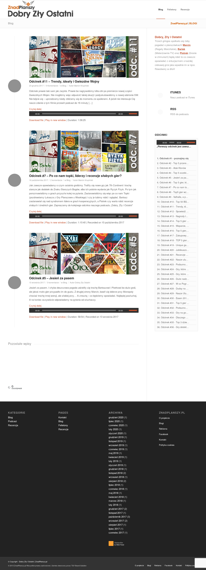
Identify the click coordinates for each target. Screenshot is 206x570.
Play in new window (55, 120)
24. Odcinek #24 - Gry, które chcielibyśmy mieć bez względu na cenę (173, 269)
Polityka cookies (166, 444)
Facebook (163, 434)
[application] (84, 113)
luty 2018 (113, 504)
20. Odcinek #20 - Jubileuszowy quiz (173, 249)
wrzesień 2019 (116, 445)
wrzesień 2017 (116, 520)
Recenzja (13, 425)
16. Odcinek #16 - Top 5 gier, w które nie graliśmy (173, 230)
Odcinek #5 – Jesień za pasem (51, 278)
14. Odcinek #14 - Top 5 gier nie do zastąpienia (173, 221)
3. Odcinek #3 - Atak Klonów (171, 168)
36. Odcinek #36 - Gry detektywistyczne (173, 327)
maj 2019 (113, 453)
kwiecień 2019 (116, 457)
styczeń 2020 (116, 433)
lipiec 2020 (114, 421)
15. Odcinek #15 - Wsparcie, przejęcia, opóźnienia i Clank (173, 225)
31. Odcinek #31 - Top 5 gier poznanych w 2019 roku (173, 303)
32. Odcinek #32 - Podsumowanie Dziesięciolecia (173, 307)
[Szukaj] (195, 9)
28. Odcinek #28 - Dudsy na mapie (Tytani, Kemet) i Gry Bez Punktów (173, 288)
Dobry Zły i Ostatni (26, 561)
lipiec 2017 (114, 528)
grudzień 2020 (116, 417)
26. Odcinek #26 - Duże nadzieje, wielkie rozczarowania (173, 278)
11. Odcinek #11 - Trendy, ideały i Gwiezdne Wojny (173, 206)
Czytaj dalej (35, 109)
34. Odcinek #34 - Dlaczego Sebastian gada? (173, 317)
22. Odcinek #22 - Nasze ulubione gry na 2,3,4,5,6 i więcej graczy (173, 259)
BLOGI (193, 23)
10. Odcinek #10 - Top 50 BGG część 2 (173, 201)
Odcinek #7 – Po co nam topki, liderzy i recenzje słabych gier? (75, 175)
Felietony (63, 425)
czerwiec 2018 (116, 488)
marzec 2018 (115, 500)
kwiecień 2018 (116, 496)
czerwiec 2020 (116, 425)
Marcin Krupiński (81, 85)
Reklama (163, 428)
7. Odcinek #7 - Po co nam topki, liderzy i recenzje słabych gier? (173, 187)
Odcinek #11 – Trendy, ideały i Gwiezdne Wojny (64, 81)
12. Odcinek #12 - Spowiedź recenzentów (173, 211)
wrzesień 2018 (116, 477)
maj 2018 (113, 492)
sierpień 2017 (116, 524)
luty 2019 (113, 461)
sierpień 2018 (116, 481)
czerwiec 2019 (116, 449)
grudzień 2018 (116, 469)
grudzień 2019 (116, 437)
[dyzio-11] (84, 57)
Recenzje (63, 429)
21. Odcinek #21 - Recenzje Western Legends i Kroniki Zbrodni (173, 254)
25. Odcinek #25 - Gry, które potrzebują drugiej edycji (173, 274)
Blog (10, 23)
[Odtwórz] (31, 113)
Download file (36, 120)
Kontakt (62, 417)
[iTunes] (160, 95)
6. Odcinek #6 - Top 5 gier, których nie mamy (173, 182)
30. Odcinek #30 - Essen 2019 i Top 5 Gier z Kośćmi (173, 298)
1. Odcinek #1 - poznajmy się (173, 158)
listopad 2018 (115, 473)
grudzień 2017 (116, 508)
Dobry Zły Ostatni (82, 282)
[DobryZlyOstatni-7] (84, 151)
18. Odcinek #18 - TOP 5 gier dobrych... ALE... (173, 240)
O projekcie (164, 417)
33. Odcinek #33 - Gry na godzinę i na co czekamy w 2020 (173, 312)
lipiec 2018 (114, 484)
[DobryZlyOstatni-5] (84, 253)
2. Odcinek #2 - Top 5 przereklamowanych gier (173, 163)
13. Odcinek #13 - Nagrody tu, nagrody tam (173, 216)
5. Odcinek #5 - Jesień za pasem (173, 177)
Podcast (12, 421)
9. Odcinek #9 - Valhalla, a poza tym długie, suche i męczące (173, 196)
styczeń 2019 (116, 465)
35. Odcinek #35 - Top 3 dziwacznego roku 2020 (173, 322)
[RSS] (160, 112)
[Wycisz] (126, 113)
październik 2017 (117, 516)
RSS (173, 109)
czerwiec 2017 (116, 532)
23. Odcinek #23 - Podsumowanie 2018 (173, 264)
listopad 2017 (115, 512)
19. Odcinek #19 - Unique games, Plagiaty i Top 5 (173, 245)
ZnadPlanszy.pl (179, 23)
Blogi (161, 423)
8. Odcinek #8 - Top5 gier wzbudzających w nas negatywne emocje (173, 192)
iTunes (175, 92)
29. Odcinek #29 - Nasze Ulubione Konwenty (173, 293)
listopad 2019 (115, 441)
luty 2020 (113, 429)
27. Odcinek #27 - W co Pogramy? (173, 283)
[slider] (134, 113)
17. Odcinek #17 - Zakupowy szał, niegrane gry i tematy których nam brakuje (173, 235)
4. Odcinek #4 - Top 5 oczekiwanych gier (173, 172)
